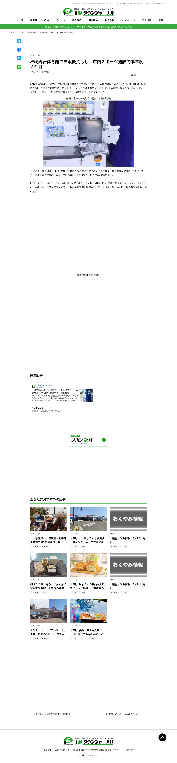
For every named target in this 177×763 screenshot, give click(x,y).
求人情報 (146, 20)
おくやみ (109, 20)
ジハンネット (128, 20)
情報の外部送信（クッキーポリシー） (106, 750)
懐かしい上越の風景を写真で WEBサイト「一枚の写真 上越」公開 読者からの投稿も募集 (88, 27)
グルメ (44, 592)
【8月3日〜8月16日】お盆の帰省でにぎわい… (125, 714)
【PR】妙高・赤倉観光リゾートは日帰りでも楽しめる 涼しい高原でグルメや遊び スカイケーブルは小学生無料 (88, 632)
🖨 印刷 (134, 75)
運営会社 (76, 3)
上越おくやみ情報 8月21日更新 (127, 586)
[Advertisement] (88, 214)
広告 (160, 20)
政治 (46, 20)
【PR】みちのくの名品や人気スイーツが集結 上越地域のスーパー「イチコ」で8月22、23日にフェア (88, 586)
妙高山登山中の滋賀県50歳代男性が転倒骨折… (52, 714)
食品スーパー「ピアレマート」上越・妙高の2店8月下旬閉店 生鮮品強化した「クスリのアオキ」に (48, 632)
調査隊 (33, 20)
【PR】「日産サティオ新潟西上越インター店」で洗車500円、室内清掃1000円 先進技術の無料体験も (88, 540)
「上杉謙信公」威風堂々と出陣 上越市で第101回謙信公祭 (48, 540)
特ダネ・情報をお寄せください (156, 3)
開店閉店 (93, 20)
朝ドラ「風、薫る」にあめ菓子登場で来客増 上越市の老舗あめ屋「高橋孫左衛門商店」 (48, 586)
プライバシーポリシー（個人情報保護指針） (129, 3)
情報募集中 (130, 750)
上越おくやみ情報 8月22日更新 (127, 540)
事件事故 (77, 20)
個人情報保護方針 (80, 750)
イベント (60, 20)
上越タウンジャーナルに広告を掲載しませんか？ (97, 3)
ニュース (18, 20)
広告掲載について (62, 750)
